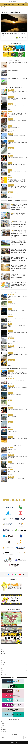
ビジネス (2, 666)
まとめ (2, 657)
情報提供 (2, 721)
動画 (2, 660)
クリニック (3, 662)
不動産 (2, 670)
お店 (2, 658)
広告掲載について (4, 729)
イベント (2, 664)
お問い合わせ (3, 674)
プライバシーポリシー (5, 725)
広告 (2, 672)
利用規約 (2, 723)
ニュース (2, 651)
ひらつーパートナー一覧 (5, 592)
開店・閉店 (3, 653)
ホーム (2, 649)
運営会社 (2, 727)
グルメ (2, 655)
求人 (2, 668)
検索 (25, 737)
